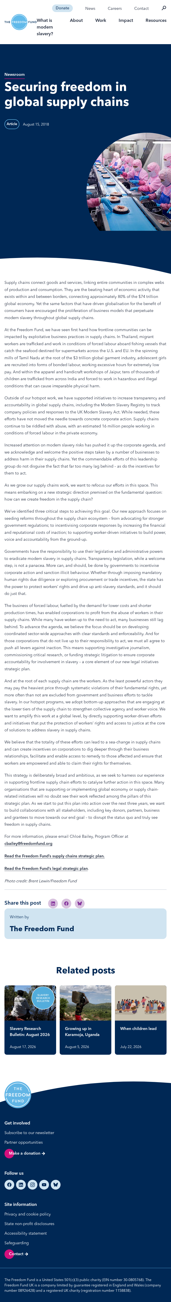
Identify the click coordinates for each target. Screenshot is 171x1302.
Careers (115, 8)
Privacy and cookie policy (27, 1214)
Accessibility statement (25, 1233)
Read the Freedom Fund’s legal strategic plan (46, 869)
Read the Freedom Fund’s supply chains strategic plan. (54, 856)
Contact (141, 8)
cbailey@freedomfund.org (28, 844)
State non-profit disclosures (29, 1223)
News (90, 8)
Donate (62, 8)
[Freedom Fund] (20, 22)
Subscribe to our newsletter (29, 1132)
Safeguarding (16, 1242)
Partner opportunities (23, 1142)
